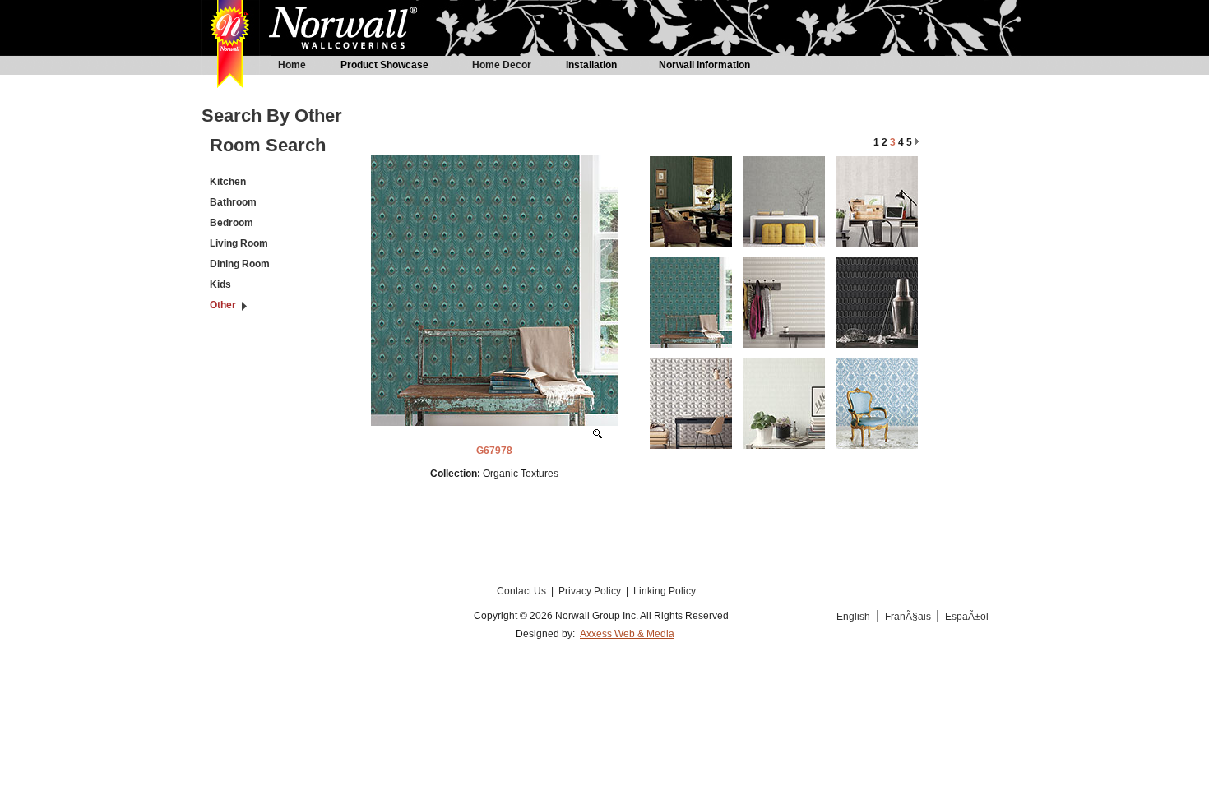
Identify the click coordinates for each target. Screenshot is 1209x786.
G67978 (494, 450)
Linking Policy (664, 591)
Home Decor (501, 65)
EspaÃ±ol (967, 616)
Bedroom (231, 223)
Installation (591, 65)
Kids (220, 284)
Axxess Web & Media (627, 634)
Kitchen (228, 181)
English (853, 616)
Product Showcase (384, 65)
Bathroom (233, 202)
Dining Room (240, 264)
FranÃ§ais (909, 616)
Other (223, 305)
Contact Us (523, 591)
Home (292, 65)
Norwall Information (704, 65)
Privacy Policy (590, 591)
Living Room (239, 243)
